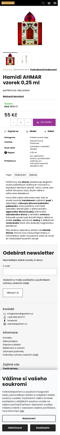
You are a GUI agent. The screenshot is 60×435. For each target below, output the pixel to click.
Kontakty (7, 337)
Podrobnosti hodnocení (43, 69)
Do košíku (46, 122)
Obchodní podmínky (13, 351)
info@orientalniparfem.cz (20, 313)
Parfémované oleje (39, 137)
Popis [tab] (8, 174)
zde (22, 411)
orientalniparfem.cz (17, 323)
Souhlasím (43, 427)
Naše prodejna (10, 341)
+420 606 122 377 (16, 317)
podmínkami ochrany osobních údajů (26, 281)
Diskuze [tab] (33, 174)
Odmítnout (15, 427)
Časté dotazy (10, 368)
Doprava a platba (12, 344)
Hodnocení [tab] (20, 174)
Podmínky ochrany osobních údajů (20, 354)
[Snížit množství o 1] (13, 122)
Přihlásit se (13, 292)
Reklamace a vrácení (13, 347)
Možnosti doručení (13, 96)
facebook (12, 320)
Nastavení (29, 418)
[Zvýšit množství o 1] (27, 122)
